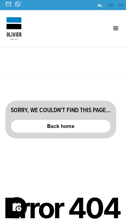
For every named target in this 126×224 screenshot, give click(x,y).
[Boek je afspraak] (17, 207)
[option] (110, 6)
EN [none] (110, 5)
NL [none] (99, 5)
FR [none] (121, 5)
